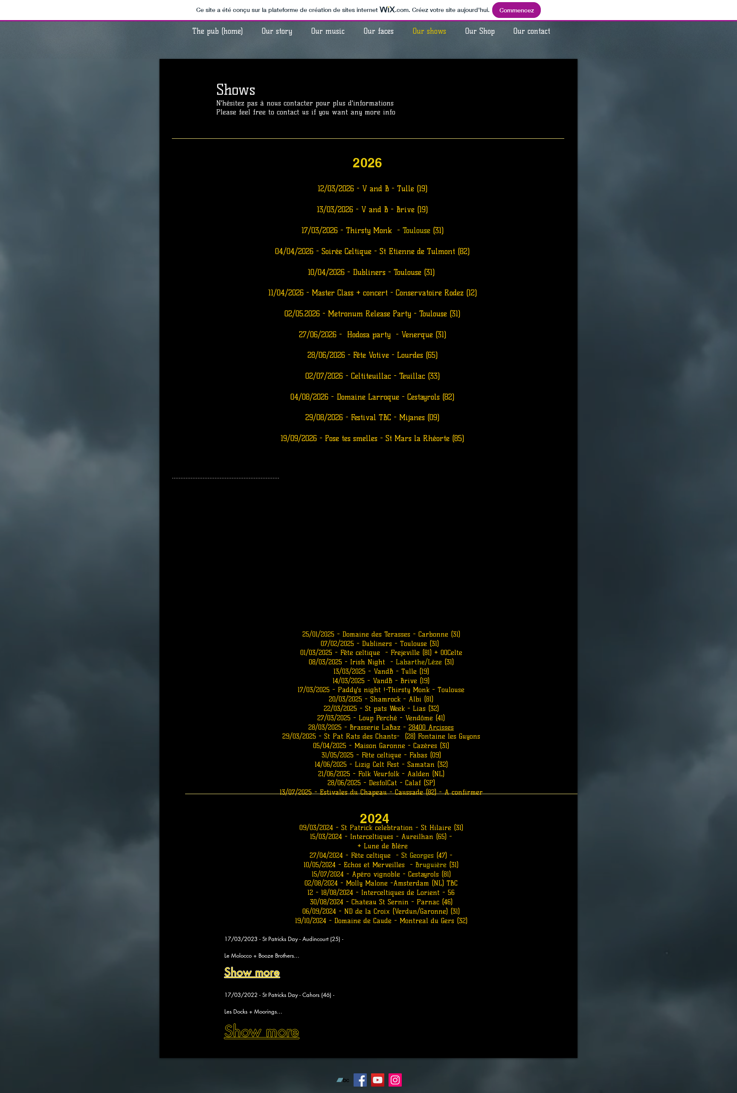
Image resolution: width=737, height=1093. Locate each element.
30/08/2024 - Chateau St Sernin (359, 902)
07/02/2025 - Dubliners (358, 644)
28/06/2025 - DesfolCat (364, 783)
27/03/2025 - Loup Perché (357, 718)
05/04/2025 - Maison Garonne (360, 746)
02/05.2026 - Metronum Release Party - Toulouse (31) (372, 314)
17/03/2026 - (324, 230)
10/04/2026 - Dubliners (348, 272)
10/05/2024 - (324, 865)
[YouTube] (377, 1080)
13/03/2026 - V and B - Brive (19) (372, 209)
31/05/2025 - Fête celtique (363, 755)
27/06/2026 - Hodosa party (347, 334)
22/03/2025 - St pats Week (364, 708)
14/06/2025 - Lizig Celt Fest (357, 764)
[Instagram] (395, 1080)
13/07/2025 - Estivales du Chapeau (333, 792)
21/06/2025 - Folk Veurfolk (360, 774)
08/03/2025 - (329, 662)
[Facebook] (360, 1080)
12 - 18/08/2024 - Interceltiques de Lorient (375, 892)
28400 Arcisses (431, 727)
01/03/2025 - (320, 653)
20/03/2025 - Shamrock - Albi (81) (381, 699)
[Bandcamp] (342, 1080)
